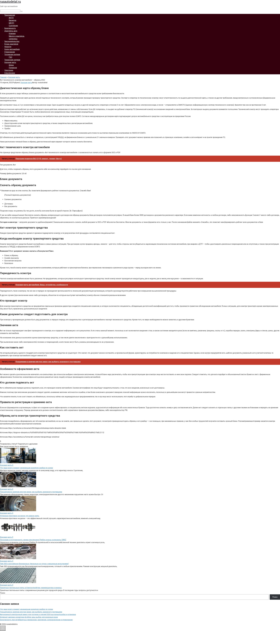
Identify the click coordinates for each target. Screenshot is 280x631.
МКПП (11, 23)
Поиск (2, 593)
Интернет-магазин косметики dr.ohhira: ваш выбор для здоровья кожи (29, 617)
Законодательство (11, 41)
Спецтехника (9, 73)
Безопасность (10, 28)
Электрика (8, 70)
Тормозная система (12, 60)
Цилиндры (13, 39)
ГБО (10, 57)
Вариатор (12, 20)
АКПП (11, 18)
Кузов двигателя (11, 44)
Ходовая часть (10, 62)
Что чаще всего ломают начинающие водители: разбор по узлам (26, 468)
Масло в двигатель (16, 36)
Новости (7, 47)
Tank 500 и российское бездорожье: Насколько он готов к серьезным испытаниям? (34, 564)
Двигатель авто (10, 31)
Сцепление (13, 26)
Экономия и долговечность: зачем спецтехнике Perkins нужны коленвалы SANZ (33, 540)
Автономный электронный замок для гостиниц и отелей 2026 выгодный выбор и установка (38, 614)
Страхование (9, 52)
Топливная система (12, 55)
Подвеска (13, 68)
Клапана (12, 34)
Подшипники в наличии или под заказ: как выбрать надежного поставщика (31, 492)
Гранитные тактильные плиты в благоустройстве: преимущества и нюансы (31, 588)
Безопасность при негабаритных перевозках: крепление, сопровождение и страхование (36, 620)
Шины (11, 65)
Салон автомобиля (12, 49)
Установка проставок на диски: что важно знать (19, 516)
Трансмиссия (9, 15)
